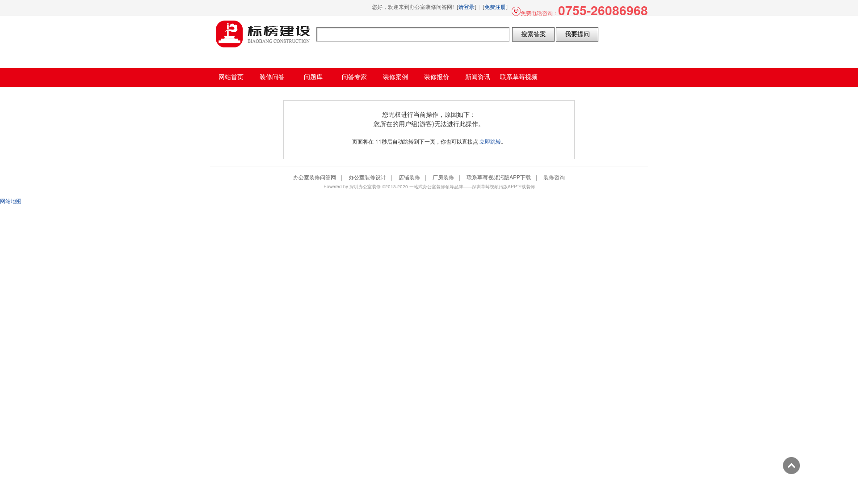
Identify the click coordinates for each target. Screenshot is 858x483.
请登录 (466, 7)
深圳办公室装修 (365, 186)
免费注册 (495, 7)
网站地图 (10, 200)
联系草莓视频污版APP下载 (499, 177)
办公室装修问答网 (263, 34)
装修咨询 (554, 177)
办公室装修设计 (367, 177)
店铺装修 (409, 177)
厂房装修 (443, 177)
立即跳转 (490, 141)
